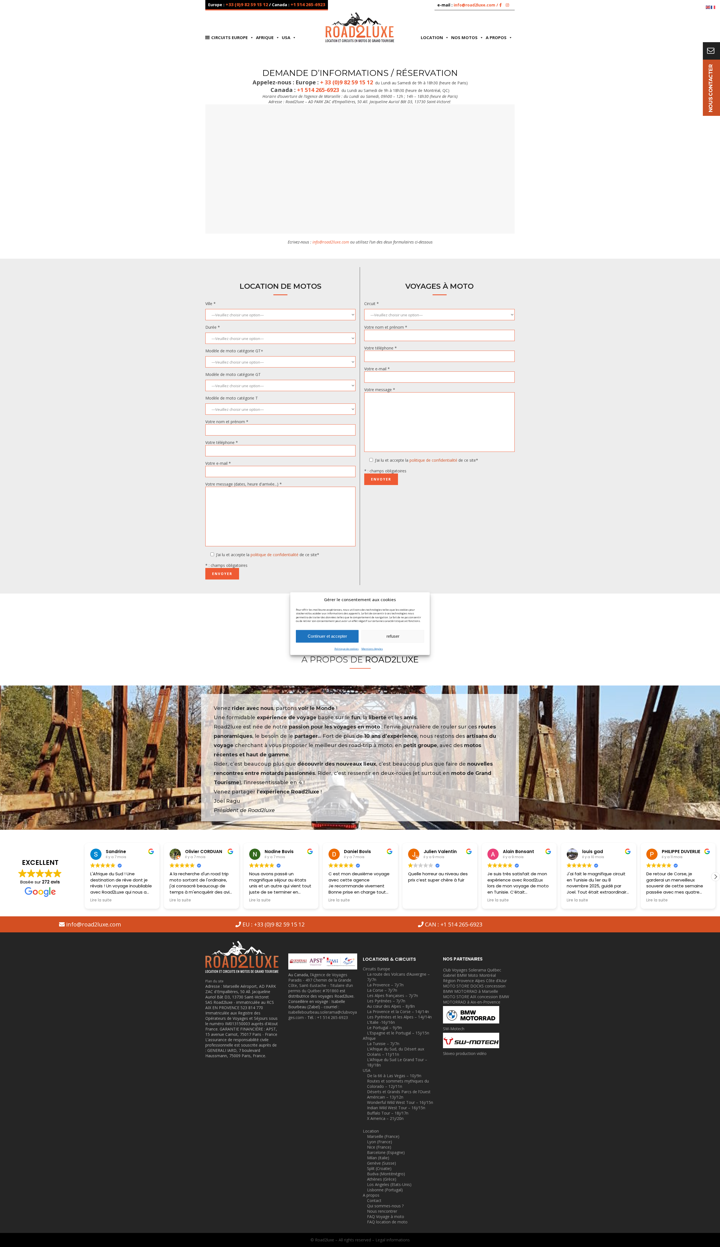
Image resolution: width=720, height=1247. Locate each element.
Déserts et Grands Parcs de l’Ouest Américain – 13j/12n (399, 1094)
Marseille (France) (383, 1136)
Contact (374, 1200)
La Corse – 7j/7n (382, 990)
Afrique (265, 37)
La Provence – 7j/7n (385, 984)
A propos (496, 37)
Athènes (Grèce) (381, 1179)
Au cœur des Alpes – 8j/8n (391, 1006)
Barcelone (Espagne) (386, 1152)
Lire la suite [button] (101, 900)
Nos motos (464, 37)
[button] (715, 876)
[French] (713, 7)
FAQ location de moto (387, 1222)
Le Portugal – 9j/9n (384, 1027)
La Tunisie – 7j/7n (383, 1043)
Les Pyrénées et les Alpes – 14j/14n (399, 1017)
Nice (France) (379, 1147)
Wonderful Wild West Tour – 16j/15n (400, 1102)
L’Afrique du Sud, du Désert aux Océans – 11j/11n (395, 1051)
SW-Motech (453, 1028)
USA (286, 37)
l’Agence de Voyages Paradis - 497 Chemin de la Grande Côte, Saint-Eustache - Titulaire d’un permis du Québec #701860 (320, 982)
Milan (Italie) (378, 1157)
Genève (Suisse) (381, 1163)
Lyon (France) (379, 1141)
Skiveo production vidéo (465, 1053)
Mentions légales (372, 648)
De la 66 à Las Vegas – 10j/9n (394, 1075)
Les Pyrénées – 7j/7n (386, 1001)
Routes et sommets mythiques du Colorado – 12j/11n (398, 1083)
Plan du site (214, 981)
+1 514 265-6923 (308, 4)
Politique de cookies (346, 648)
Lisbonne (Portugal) (385, 1189)
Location (432, 37)
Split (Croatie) (379, 1168)
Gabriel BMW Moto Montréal (469, 975)
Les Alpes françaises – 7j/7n (392, 995)
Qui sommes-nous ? (385, 1205)
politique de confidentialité (274, 554)
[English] (708, 7)
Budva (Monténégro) (386, 1173)
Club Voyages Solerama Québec (472, 970)
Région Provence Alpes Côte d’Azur (475, 980)
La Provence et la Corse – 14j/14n (398, 1011)
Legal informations (392, 1240)
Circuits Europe (229, 37)
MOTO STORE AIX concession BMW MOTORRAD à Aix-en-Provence (476, 999)
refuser (392, 636)
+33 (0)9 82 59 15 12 (247, 4)
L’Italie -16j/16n (381, 1022)
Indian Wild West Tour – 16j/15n (396, 1107)
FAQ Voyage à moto (385, 1216)
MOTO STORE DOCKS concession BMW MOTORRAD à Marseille (474, 988)
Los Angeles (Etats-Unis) (389, 1184)
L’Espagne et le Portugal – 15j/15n (398, 1033)
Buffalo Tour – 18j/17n (387, 1113)
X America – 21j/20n (385, 1118)
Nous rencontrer (382, 1211)
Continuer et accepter (327, 636)
